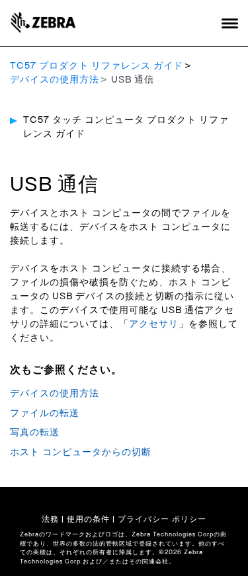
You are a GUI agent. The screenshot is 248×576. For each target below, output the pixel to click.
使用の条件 (88, 519)
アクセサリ (154, 324)
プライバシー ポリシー (162, 519)
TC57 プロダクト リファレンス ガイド (96, 66)
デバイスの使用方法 (54, 80)
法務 (50, 519)
